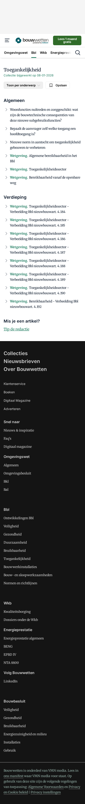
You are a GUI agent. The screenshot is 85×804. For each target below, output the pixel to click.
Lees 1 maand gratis (67, 40)
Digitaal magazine (18, 447)
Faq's (7, 438)
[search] (77, 52)
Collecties (16, 353)
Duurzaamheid (15, 542)
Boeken (9, 392)
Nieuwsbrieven (22, 361)
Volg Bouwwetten (19, 672)
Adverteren (12, 409)
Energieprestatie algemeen (24, 638)
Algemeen (11, 465)
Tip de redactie (16, 329)
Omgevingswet (17, 456)
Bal (6, 490)
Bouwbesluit (14, 701)
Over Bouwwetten (25, 369)
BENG (8, 646)
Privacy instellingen (46, 792)
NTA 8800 (11, 663)
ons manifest (13, 776)
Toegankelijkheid (17, 559)
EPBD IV (10, 655)
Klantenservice (14, 384)
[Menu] (7, 40)
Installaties (12, 742)
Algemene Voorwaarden (46, 787)
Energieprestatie (18, 629)
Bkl (6, 481)
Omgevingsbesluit (17, 473)
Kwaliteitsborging (17, 612)
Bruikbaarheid (15, 551)
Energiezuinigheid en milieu (25, 734)
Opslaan (61, 85)
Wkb (8, 603)
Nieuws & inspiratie (19, 430)
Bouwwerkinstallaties (20, 567)
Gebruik (10, 750)
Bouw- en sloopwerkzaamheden (28, 575)
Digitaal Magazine (17, 400)
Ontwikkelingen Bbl (19, 518)
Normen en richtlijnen (20, 583)
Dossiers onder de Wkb (21, 620)
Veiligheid (11, 526)
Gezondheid (13, 534)
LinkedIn (10, 681)
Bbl (6, 509)
